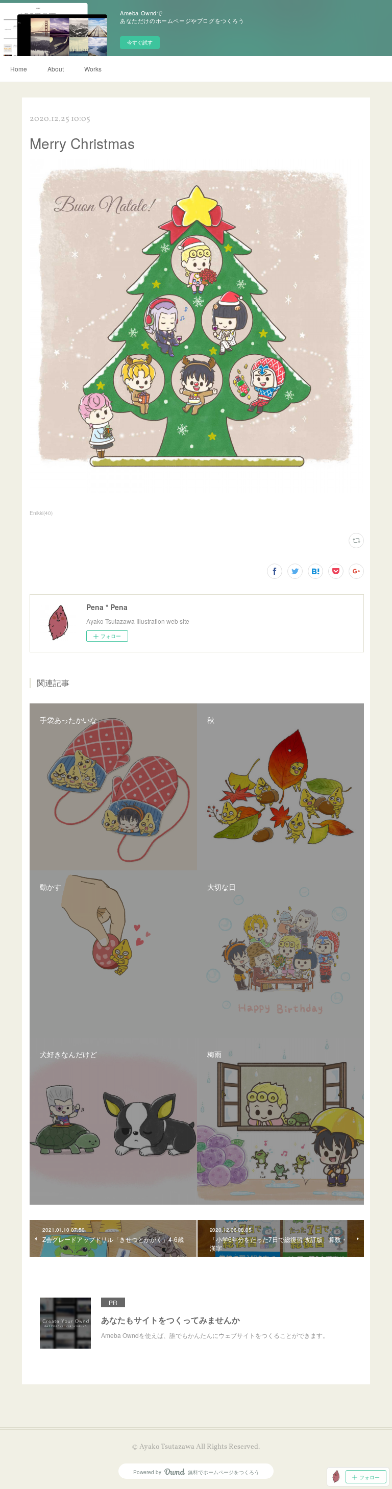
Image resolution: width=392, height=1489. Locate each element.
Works (93, 68)
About (55, 68)
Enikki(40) (41, 513)
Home (18, 68)
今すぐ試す (140, 42)
